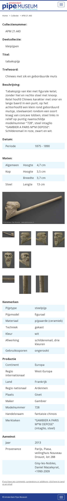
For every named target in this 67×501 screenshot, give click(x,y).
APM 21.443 (27, 15)
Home (5, 15)
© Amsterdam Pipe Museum (14, 497)
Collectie (15, 15)
